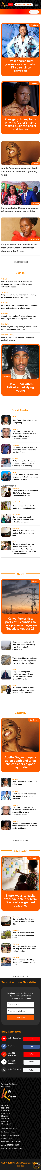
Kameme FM (5, 1113)
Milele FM (5, 1108)
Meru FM (4, 1116)
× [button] (39, 1163)
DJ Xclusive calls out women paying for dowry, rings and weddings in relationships (23, 463)
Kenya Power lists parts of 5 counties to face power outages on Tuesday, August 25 (20, 624)
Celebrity (34, 25)
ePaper (10, 4)
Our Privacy (5, 1087)
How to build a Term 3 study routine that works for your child (23, 533)
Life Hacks (5, 324)
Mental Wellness (17, 515)
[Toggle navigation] (37, 4)
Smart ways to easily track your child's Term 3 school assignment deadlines (25, 493)
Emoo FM (4, 1121)
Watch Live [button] (34, 12)
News (34, 581)
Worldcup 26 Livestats (24, 4)
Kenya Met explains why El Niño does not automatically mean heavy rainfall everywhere (23, 646)
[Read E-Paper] (36, 1165)
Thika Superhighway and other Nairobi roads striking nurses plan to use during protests (24, 660)
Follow (31, 1054)
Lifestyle (15, 542)
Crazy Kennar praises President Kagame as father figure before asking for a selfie (25, 477)
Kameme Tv (5, 1111)
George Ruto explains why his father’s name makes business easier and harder (20, 124)
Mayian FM (5, 1118)
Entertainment (34, 240)
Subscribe (21, 1017)
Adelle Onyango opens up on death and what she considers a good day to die (19, 171)
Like (31, 1046)
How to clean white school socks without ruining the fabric (25, 507)
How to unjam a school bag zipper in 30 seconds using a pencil (23, 962)
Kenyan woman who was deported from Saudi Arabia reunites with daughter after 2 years (19, 248)
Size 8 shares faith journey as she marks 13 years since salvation (21, 66)
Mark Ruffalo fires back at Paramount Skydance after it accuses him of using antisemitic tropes (16, 284)
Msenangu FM (6, 1124)
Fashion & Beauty (7, 335)
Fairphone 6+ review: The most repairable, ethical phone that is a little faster (25, 449)
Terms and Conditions (9, 1084)
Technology (5, 292)
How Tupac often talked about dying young (20, 387)
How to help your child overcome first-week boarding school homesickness (24, 519)
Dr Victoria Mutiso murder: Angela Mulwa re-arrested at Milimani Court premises (24, 690)
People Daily (5, 1105)
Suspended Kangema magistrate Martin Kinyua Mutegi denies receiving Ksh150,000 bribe (22, 675)
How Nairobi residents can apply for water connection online (23, 935)
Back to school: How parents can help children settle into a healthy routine (24, 948)
